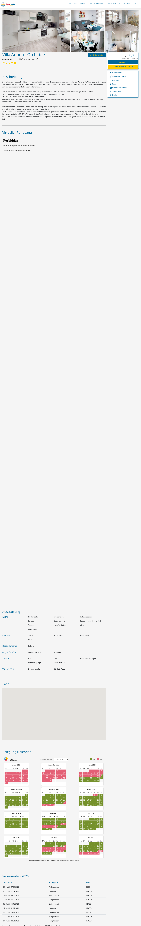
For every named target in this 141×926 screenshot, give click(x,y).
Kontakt (127, 4)
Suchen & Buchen (96, 4)
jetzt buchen (122, 62)
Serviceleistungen (113, 4)
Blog (135, 4)
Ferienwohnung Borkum (76, 4)
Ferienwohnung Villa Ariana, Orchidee (42, 861)
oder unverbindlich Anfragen (123, 67)
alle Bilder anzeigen (97, 55)
